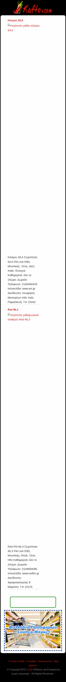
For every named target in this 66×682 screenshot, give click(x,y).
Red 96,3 (13, 309)
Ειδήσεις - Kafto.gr (33, 7)
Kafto (30, 669)
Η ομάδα (31, 661)
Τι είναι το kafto (16, 661)
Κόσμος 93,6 (15, 20)
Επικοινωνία (45, 661)
